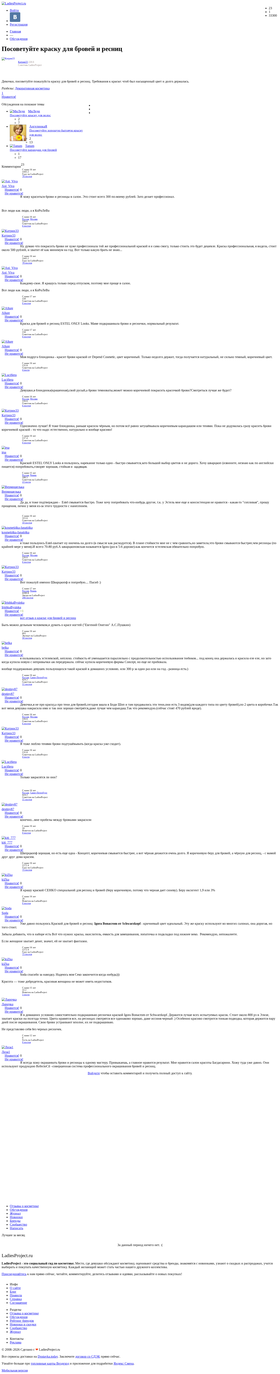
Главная (15, 31)
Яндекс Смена (124, 1363)
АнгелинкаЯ (38, 126)
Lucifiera (7, 379)
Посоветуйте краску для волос (30, 115)
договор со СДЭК (87, 1356)
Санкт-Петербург (38, 677)
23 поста (26, 482)
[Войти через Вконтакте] (15, 21)
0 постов (26, 303)
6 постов (26, 226)
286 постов (27, 598)
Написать (16, 1228)
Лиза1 (6, 1052)
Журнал (15, 1213)
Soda (5, 913)
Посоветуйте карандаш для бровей (33, 149)
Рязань (33, 475)
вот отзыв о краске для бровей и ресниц (48, 618)
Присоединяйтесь (14, 1274)
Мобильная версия (15, 1370)
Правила (16, 1295)
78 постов (27, 176)
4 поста (26, 370)
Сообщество (18, 1224)
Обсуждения (18, 39)
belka (5, 647)
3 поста (26, 994)
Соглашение (18, 1302)
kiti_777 (7, 842)
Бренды (15, 1221)
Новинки (16, 1217)
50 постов (27, 638)
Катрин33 (23, 62)
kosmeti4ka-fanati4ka (15, 532)
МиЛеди (34, 111)
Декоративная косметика (32, 88)
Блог (13, 1291)
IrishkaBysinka (11, 607)
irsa (4, 452)
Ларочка (7, 1004)
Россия (25, 219)
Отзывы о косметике (24, 1206)
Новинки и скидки (23, 1324)
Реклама (15, 1342)
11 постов (27, 684)
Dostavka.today (48, 1356)
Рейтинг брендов (22, 1320)
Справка (16, 1299)
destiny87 (8, 694)
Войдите (94, 1073)
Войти (14, 10)
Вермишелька (11, 491)
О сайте (15, 1288)
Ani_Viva (8, 186)
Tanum (29, 146)
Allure (6, 313)
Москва (34, 219)
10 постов (27, 523)
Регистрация (18, 24)
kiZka (5, 879)
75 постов (27, 870)
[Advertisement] (140, 1139)
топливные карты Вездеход (50, 1363)
